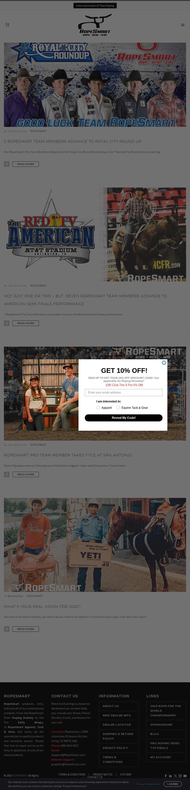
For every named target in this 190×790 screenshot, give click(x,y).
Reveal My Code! (124, 417)
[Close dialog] (164, 362)
